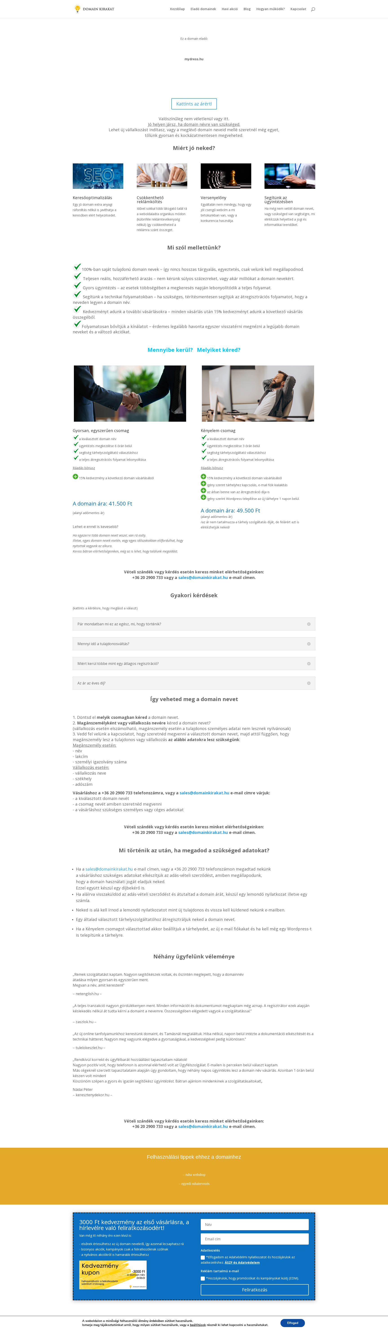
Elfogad (292, 1323)
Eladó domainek (203, 9)
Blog (247, 9)
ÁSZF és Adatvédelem (242, 1262)
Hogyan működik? (270, 9)
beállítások (198, 1325)
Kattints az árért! (194, 104)
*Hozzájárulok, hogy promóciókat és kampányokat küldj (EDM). (252, 1278)
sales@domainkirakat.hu (203, 577)
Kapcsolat (298, 9)
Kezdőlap (177, 9)
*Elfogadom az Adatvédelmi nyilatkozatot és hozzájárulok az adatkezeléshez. (248, 1260)
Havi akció (230, 9)
